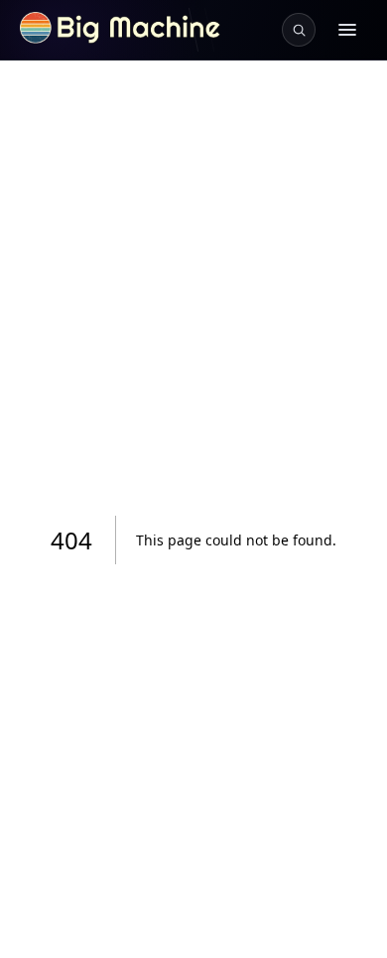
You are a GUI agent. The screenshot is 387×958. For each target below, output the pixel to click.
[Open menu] (347, 30)
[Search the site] (299, 30)
